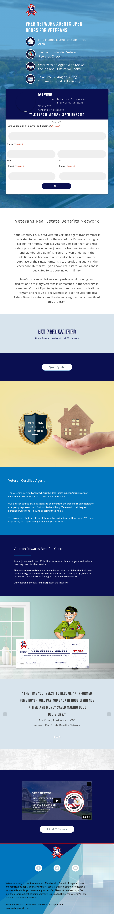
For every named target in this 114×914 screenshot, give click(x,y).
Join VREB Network (57, 829)
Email (15, 166)
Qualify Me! (57, 367)
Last (59, 160)
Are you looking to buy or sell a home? (34, 125)
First (9, 160)
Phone (67, 166)
